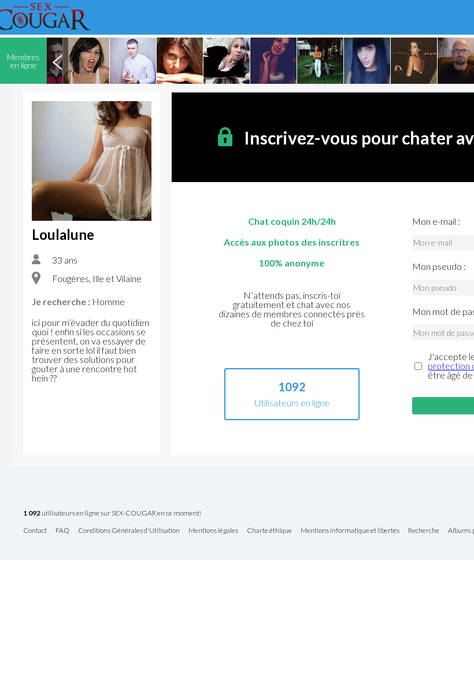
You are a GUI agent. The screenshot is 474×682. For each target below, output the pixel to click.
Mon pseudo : (439, 266)
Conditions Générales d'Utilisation (129, 531)
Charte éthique (269, 531)
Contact (35, 531)
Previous (57, 61)
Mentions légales (213, 531)
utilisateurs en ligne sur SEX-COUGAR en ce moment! (112, 513)
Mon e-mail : (436, 221)
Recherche (423, 531)
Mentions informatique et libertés (350, 531)
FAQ (62, 531)
